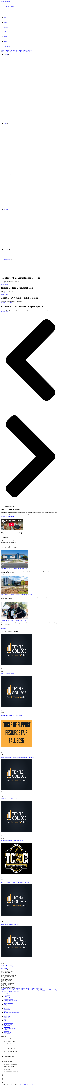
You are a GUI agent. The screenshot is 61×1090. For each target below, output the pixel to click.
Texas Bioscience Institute (10, 1028)
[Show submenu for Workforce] (10, 249)
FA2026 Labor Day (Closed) (7, 673)
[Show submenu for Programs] (9, 210)
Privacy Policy (23, 1084)
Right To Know (7, 1017)
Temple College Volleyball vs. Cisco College (11, 715)
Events (5, 36)
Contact (5, 12)
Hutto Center (7, 1025)
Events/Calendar (7, 1032)
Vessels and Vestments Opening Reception (11, 965)
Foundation (6, 1031)
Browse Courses (4, 284)
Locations (6, 27)
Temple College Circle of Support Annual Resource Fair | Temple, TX (17, 757)
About (5, 123)
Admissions (6, 173)
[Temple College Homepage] (16, 50)
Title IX (5, 1020)
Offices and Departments (9, 997)
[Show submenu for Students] (9, 54)
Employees (6, 1008)
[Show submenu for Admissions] (10, 174)
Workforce (6, 249)
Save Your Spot (4, 294)
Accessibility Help (31, 1084)
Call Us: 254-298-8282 (9, 6)
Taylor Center (7, 1027)
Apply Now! (7, 46)
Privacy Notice (7, 1001)
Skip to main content (5, 1)
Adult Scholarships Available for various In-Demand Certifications (16, 594)
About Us (6, 993)
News (5, 1004)
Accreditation (7, 995)
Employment (7, 1009)
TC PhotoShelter (4, 311)
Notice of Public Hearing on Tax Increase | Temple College (14, 568)
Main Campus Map (8, 1023)
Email (5, 1011)
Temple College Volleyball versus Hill (9, 924)
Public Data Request (8, 1003)
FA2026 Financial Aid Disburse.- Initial (10, 799)
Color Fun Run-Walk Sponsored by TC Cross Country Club (15, 882)
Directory (6, 996)
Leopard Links (7, 259)
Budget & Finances (8, 999)
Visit (5, 17)
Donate (5, 22)
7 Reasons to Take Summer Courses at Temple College (13, 620)
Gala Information (5, 292)
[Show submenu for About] (8, 123)
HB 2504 (6, 1015)
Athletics (6, 31)
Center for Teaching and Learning (11, 1012)
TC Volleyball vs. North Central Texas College (12, 840)
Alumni (5, 1029)
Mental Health (7, 1016)
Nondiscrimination (8, 1005)
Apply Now (3, 282)
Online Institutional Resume (10, 1000)
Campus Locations (8, 1024)
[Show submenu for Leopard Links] (12, 259)
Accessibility (7, 1033)
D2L (5, 1013)
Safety (5, 1019)
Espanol (5, 41)
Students (6, 54)
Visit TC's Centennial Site (7, 302)
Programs (6, 209)
